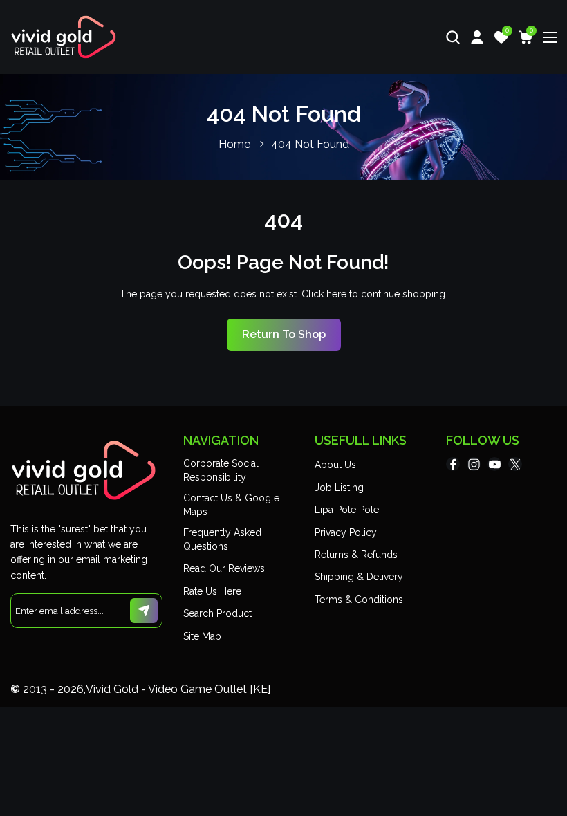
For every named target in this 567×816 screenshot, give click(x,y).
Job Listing (339, 487)
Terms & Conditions (359, 599)
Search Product (217, 613)
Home (234, 144)
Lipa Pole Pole (347, 509)
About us (335, 464)
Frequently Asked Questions (222, 539)
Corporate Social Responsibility (221, 470)
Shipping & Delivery (359, 576)
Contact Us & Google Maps (231, 504)
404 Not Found (310, 144)
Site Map (202, 636)
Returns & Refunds (356, 554)
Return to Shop (284, 334)
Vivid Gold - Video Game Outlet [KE (177, 689)
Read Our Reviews (224, 568)
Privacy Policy (346, 532)
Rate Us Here (212, 591)
